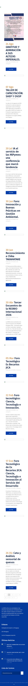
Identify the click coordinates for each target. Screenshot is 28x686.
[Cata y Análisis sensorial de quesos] (14, 532)
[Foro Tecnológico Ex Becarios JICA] (14, 349)
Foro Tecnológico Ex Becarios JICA (13, 363)
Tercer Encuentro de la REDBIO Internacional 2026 (14, 309)
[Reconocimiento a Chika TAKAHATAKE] (14, 240)
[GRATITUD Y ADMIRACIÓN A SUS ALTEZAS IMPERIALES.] (14, 27)
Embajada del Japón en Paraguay (10, 628)
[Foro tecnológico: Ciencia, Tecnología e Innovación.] (14, 386)
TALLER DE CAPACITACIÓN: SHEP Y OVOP (14, 93)
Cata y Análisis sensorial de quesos (13, 557)
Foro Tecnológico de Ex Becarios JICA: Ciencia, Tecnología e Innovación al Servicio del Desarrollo (14, 473)
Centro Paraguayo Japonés (8, 635)
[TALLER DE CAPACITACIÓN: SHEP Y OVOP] (14, 79)
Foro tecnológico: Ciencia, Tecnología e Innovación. (13, 401)
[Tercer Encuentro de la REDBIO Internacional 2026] (14, 294)
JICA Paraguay (5, 631)
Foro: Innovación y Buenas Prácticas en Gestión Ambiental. (13, 209)
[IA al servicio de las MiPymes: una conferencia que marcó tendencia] (14, 136)
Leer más (11, 69)
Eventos (19, 370)
